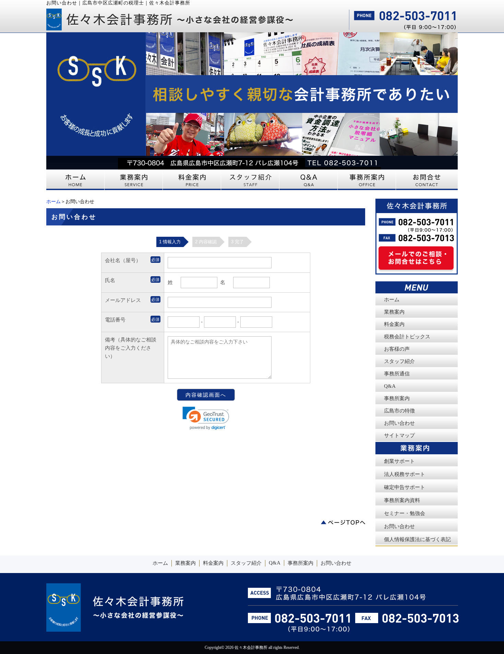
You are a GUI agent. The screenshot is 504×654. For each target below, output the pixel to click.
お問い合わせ (399, 423)
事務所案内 (397, 398)
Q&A (390, 386)
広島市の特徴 (399, 410)
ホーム (53, 201)
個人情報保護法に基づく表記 (417, 539)
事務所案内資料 (402, 500)
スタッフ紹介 (399, 361)
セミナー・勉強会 (404, 513)
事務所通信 (397, 373)
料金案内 (394, 324)
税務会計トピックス (407, 336)
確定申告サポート (404, 487)
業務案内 (394, 312)
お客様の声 (397, 349)
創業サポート (399, 461)
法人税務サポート (404, 474)
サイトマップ (399, 435)
